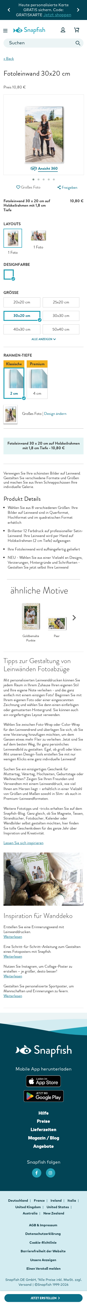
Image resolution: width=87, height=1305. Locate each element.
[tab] (33, 179)
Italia (72, 1200)
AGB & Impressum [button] (43, 1225)
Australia (30, 1213)
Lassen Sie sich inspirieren (23, 843)
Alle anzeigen (42, 339)
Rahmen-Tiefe (17, 355)
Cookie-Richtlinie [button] (43, 1242)
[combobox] (43, 43)
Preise (43, 1121)
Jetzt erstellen (44, 1298)
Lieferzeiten (43, 1129)
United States (58, 1207)
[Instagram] (53, 1170)
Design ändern (55, 414)
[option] (12, 242)
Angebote (43, 1146)
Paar (57, 636)
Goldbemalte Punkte (31, 638)
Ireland (56, 1200)
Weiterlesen (12, 937)
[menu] (66, 187)
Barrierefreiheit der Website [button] (43, 1251)
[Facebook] (39, 1170)
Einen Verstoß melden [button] (43, 1268)
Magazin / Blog (43, 1138)
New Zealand (53, 1213)
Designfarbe (16, 264)
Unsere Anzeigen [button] (43, 1260)
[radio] (8, 274)
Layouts (12, 223)
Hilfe (44, 1113)
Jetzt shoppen (57, 14)
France (39, 1200)
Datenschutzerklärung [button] (43, 1234)
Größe (11, 292)
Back (8, 59)
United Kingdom (28, 1207)
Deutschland (18, 1200)
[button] (6, 30)
